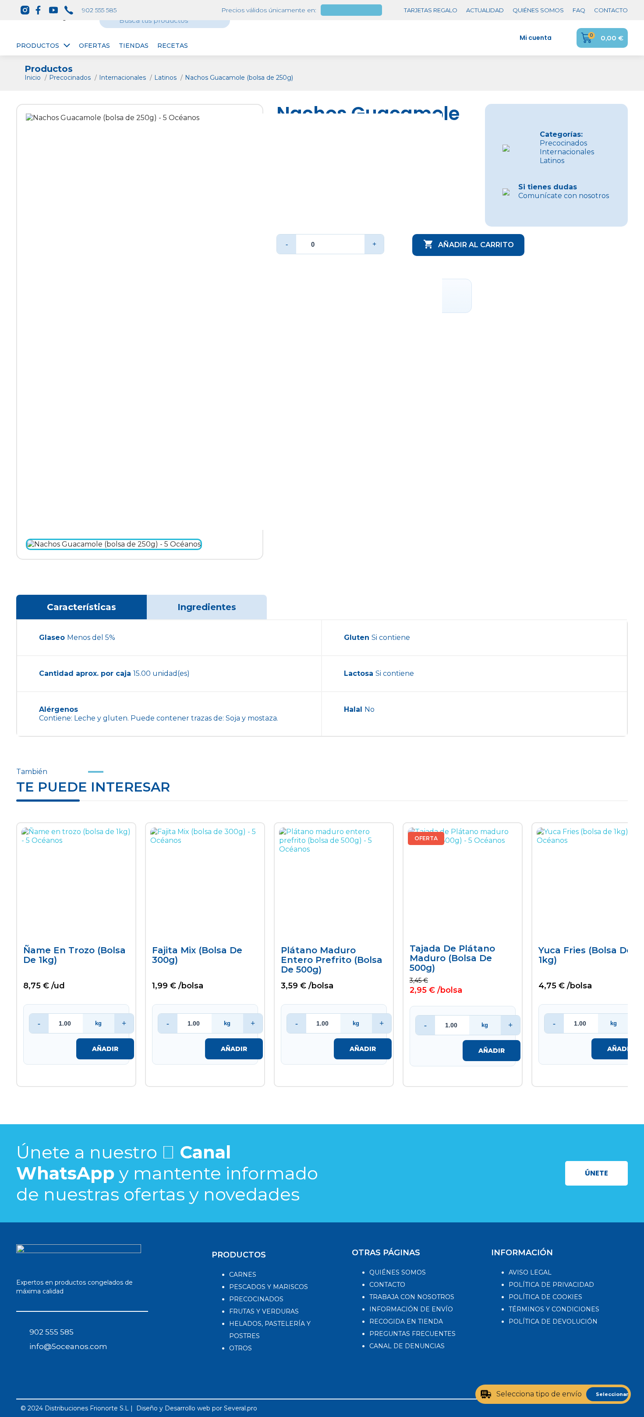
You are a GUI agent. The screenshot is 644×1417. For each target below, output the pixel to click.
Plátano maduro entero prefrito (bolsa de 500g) (331, 960)
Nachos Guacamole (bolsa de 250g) (239, 78)
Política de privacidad (551, 1285)
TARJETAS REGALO (430, 10)
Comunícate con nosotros (563, 191)
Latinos (166, 78)
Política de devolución (553, 1321)
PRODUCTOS (239, 1255)
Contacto (387, 1285)
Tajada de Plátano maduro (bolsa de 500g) (452, 958)
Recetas (172, 46)
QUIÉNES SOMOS (538, 10)
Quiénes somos (397, 1272)
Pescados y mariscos (268, 1287)
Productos (37, 46)
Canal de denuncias (407, 1346)
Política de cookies (545, 1297)
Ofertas (94, 46)
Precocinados (70, 78)
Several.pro (240, 1408)
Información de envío (411, 1309)
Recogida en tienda (406, 1321)
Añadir (105, 1049)
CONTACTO (611, 10)
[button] (596, 1173)
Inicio (33, 78)
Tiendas (134, 46)
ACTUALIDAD (485, 10)
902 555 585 (99, 10)
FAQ (579, 10)
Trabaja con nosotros (411, 1297)
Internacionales (123, 78)
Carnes (242, 1274)
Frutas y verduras (264, 1311)
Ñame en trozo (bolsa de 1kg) (74, 955)
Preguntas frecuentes (412, 1334)
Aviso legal (530, 1272)
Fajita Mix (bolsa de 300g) (197, 955)
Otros (240, 1348)
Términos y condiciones (554, 1309)
